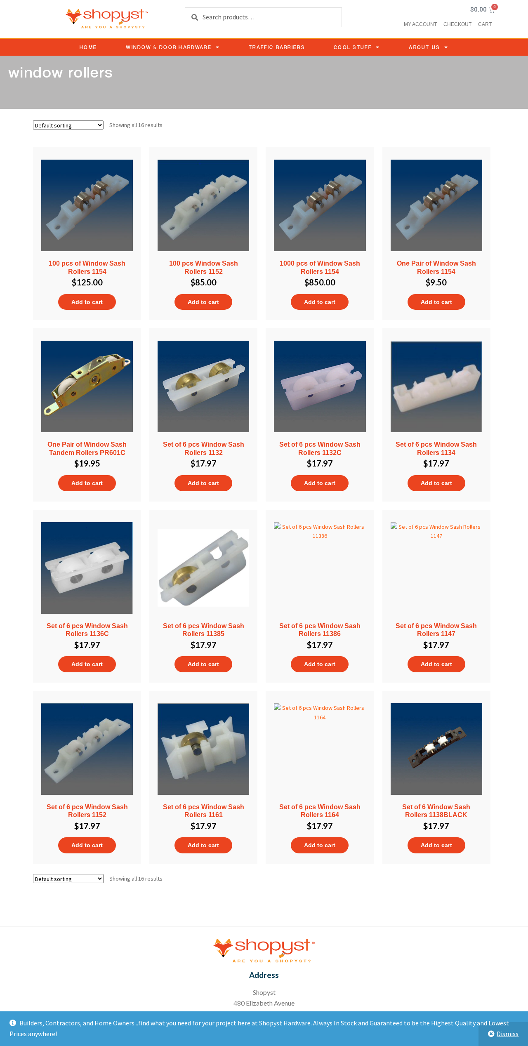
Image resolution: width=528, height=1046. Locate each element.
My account (420, 24)
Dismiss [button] (508, 1034)
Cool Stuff (353, 47)
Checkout (457, 24)
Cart (485, 24)
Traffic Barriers (277, 47)
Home (88, 47)
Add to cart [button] (87, 302)
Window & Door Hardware (169, 47)
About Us (424, 47)
